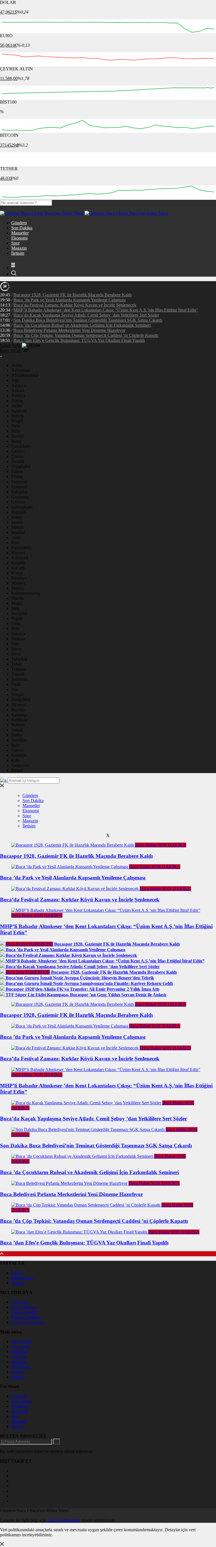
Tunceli (17, 674)
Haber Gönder (24, 1312)
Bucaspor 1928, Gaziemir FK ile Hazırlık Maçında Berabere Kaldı (73, 294)
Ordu (16, 623)
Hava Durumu (24, 1307)
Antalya (18, 395)
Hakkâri (18, 512)
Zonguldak (21, 699)
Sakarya (18, 633)
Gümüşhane (22, 507)
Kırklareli (19, 557)
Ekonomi (19, 238)
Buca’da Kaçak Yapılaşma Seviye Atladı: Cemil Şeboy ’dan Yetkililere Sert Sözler (86, 315)
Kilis (15, 760)
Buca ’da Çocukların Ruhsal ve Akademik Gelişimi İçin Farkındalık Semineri (82, 325)
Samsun (18, 638)
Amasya (18, 385)
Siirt (15, 643)
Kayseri (18, 552)
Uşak (16, 684)
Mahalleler (20, 1366)
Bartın (16, 735)
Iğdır (15, 745)
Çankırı (17, 451)
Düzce (17, 770)
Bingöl (17, 420)
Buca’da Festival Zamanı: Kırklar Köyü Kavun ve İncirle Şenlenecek (75, 305)
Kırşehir (18, 562)
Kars (15, 542)
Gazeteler (19, 1302)
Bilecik (17, 415)
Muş (15, 608)
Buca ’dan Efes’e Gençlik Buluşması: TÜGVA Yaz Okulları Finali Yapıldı (79, 340)
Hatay (16, 517)
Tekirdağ (19, 659)
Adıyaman (20, 370)
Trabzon (18, 669)
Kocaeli (18, 567)
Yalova (17, 750)
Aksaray (18, 704)
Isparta (17, 522)
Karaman (19, 714)
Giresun (18, 502)
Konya (17, 572)
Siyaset (17, 1371)
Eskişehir (19, 491)
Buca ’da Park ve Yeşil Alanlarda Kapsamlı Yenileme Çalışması (70, 299)
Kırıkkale (19, 719)
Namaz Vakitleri (25, 1317)
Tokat (16, 664)
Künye (17, 1272)
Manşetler (20, 232)
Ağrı (15, 380)
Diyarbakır (20, 466)
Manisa (17, 588)
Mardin (17, 598)
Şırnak (17, 729)
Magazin (19, 248)
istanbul (18, 532)
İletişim (17, 253)
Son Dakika (21, 227)
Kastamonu (21, 547)
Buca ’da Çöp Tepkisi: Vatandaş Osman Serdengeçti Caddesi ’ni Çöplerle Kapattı (86, 335)
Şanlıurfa (19, 679)
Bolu (15, 431)
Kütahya (18, 578)
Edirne (17, 471)
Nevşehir (19, 613)
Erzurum (19, 486)
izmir (15, 537)
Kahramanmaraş (25, 593)
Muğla (17, 603)
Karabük (19, 755)
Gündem (19, 222)
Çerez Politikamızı (63, 1520)
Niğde (16, 618)
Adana (17, 365)
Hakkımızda (22, 1277)
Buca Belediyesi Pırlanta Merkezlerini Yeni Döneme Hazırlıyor (69, 330)
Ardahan (19, 740)
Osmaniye (20, 765)
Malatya (18, 583)
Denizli (17, 461)
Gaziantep (20, 496)
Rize (15, 628)
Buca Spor (20, 1346)
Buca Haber (22, 1341)
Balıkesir (19, 410)
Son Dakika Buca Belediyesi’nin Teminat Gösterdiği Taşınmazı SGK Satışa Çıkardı (88, 320)
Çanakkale (20, 446)
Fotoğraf (18, 1356)
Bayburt (18, 709)
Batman (18, 724)
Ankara (17, 390)
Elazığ (16, 476)
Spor (15, 243)
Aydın (16, 405)
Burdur (17, 436)
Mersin (17, 527)
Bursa (16, 441)
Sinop (16, 648)
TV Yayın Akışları (27, 1322)
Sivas (16, 654)
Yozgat (17, 694)
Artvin (17, 400)
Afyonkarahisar (25, 375)
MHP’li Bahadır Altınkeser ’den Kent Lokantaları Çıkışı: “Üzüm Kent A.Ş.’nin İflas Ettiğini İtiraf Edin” (106, 310)
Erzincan (19, 481)
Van (14, 689)
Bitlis (16, 426)
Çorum (17, 456)
